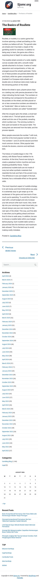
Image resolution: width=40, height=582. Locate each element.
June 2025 (5, 306)
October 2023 (6, 382)
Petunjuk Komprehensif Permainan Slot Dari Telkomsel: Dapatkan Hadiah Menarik (16, 520)
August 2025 (6, 299)
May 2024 (5, 356)
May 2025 (5, 310)
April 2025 (5, 314)
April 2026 (5, 276)
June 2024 (5, 352)
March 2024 (6, 363)
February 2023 (7, 412)
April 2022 (5, 450)
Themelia (20, 578)
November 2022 (7, 424)
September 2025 (7, 295)
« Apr (4, 503)
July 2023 (5, 394)
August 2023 (6, 390)
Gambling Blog (15, 236)
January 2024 (6, 371)
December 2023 (7, 375)
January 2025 (6, 325)
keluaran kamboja (8, 549)
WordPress (32, 576)
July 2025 (5, 302)
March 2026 (6, 280)
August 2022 (6, 435)
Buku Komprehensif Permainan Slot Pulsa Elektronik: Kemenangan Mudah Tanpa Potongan (19, 514)
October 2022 (6, 428)
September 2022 (7, 431)
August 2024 (6, 344)
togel (3, 465)
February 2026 (7, 283)
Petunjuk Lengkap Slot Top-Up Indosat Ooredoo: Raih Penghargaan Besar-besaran (19, 536)
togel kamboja (7, 553)
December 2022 (7, 420)
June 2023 (5, 397)
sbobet (4, 565)
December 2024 (7, 329)
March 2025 (6, 318)
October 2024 (6, 337)
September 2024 (7, 340)
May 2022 (5, 447)
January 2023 (6, 416)
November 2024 (7, 333)
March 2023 (6, 409)
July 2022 (5, 439)
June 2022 (5, 443)
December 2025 (7, 291)
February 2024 (7, 367)
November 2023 (7, 378)
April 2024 (5, 359)
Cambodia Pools (7, 557)
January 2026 (6, 287)
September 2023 (7, 386)
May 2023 (5, 401)
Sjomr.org (16, 576)
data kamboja (6, 561)
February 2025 (7, 321)
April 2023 (5, 405)
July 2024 (5, 348)
